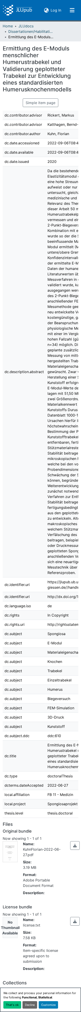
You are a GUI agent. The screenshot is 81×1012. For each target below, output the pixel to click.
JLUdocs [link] (26, 26)
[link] (75, 845)
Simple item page (40, 102)
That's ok (12, 1005)
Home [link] (8, 26)
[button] (17, 10)
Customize (48, 1005)
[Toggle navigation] (72, 10)
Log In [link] (56, 10)
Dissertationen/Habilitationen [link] (30, 31)
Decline (30, 1005)
